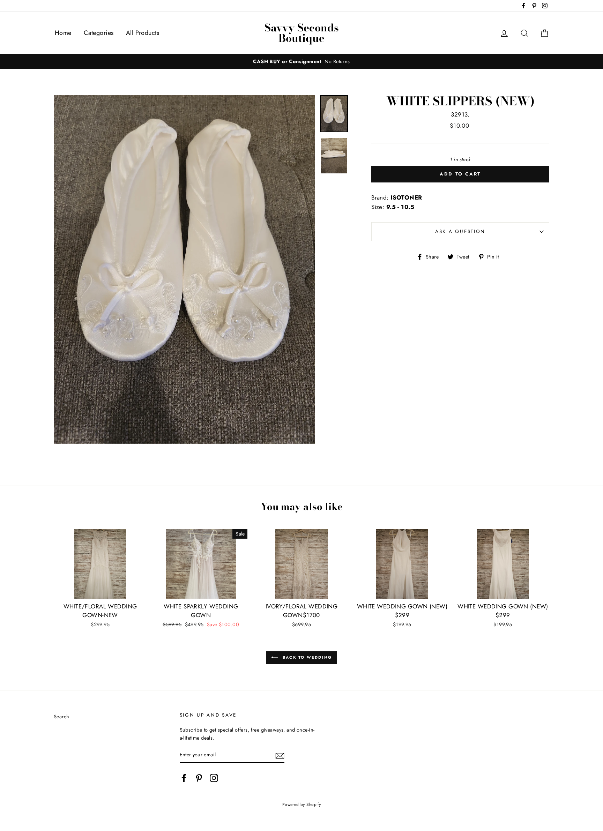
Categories (98, 32)
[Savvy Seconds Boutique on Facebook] (184, 777)
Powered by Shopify (301, 804)
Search (61, 716)
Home (63, 32)
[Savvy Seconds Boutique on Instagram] (214, 777)
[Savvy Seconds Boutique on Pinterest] (199, 777)
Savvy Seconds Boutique (302, 33)
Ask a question (460, 231)
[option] (301, 62)
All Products (142, 32)
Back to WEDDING (306, 657)
